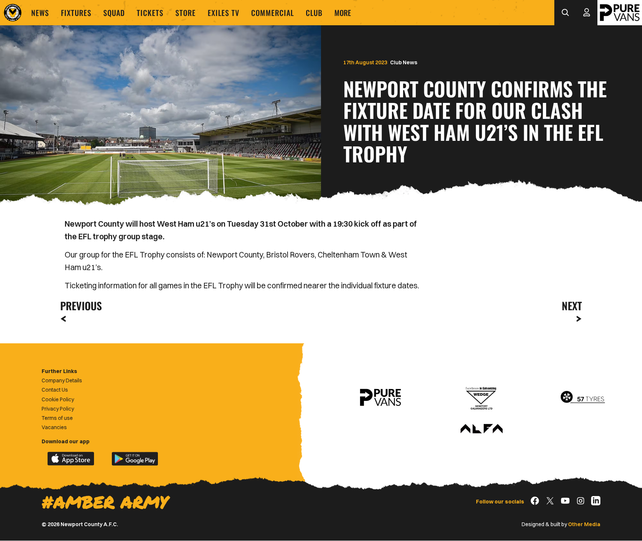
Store (185, 12)
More (342, 12)
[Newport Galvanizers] (481, 398)
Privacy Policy (58, 408)
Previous (78, 305)
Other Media (584, 524)
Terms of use (57, 418)
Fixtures (76, 12)
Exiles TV (223, 12)
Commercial (272, 12)
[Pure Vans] (619, 12)
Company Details (62, 380)
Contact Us (55, 389)
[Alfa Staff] (481, 429)
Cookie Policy (58, 399)
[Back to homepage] (12, 12)
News (40, 12)
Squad (114, 12)
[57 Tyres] (583, 398)
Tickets (150, 12)
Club (314, 12)
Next (572, 305)
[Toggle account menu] (586, 12)
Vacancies (54, 427)
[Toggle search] (565, 12)
